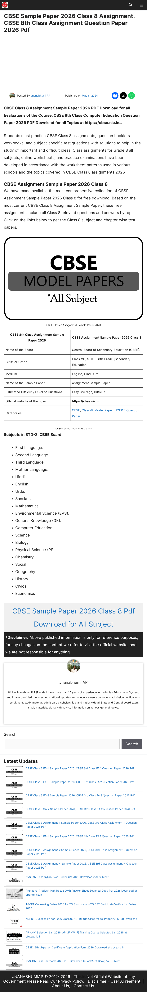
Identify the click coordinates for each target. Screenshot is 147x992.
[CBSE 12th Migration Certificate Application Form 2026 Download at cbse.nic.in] (14, 951)
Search (10, 734)
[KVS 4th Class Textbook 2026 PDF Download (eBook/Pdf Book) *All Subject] (14, 965)
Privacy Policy (70, 981)
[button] (130, 5)
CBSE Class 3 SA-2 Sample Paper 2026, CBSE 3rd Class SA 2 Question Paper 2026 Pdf (80, 809)
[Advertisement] (73, 62)
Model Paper (104, 410)
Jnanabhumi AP (40, 95)
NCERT (119, 410)
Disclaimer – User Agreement (114, 981)
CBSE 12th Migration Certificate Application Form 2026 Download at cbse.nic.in (75, 947)
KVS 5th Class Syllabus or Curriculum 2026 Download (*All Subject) (67, 877)
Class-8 (87, 410)
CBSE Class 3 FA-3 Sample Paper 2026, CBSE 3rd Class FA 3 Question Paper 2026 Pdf (80, 795)
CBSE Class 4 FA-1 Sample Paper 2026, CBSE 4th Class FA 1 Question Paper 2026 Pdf (80, 836)
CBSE (76, 410)
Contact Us (84, 986)
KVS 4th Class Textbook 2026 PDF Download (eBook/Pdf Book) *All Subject (73, 961)
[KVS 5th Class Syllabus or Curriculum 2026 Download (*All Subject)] (14, 880)
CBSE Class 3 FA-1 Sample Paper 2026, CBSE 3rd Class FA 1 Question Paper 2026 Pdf (80, 768)
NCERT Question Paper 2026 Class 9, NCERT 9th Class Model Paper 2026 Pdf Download (81, 918)
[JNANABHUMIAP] (5, 5)
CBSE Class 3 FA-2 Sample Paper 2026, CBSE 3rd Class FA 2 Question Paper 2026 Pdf (80, 782)
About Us (60, 986)
